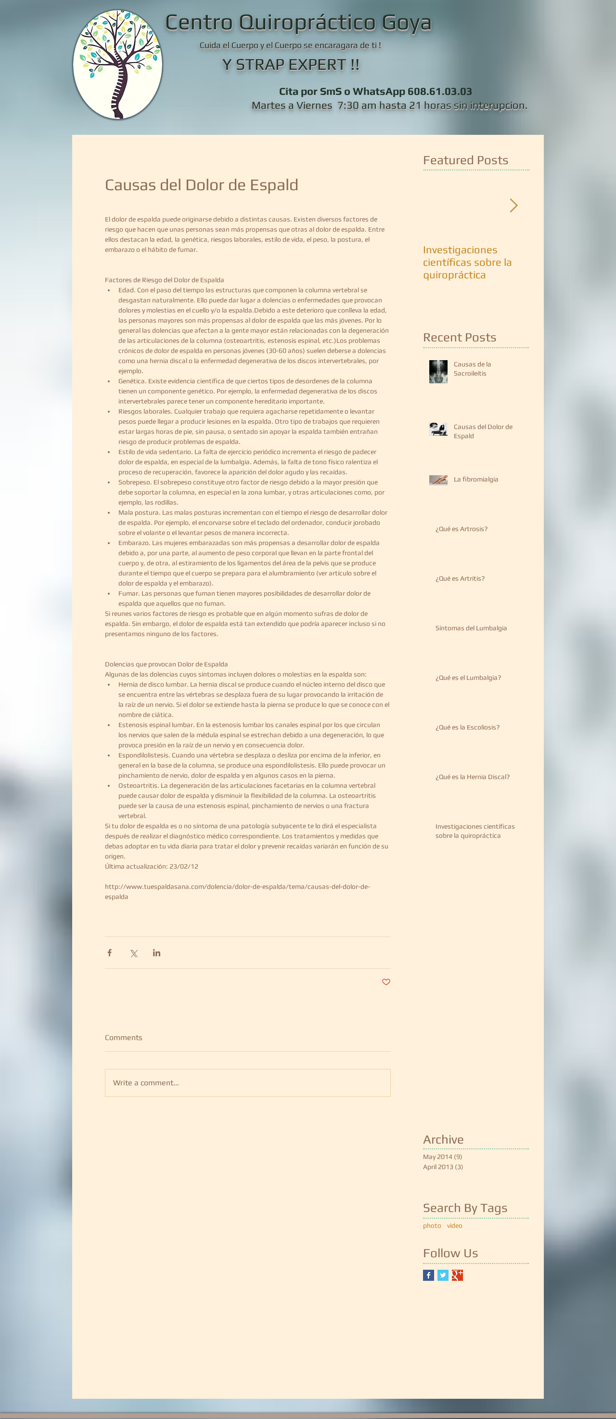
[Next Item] (513, 206)
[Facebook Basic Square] (428, 1275)
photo (432, 1225)
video (454, 1225)
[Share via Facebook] (109, 952)
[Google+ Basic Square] (457, 1275)
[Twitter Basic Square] (443, 1275)
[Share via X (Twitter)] (133, 952)
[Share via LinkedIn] (156, 952)
